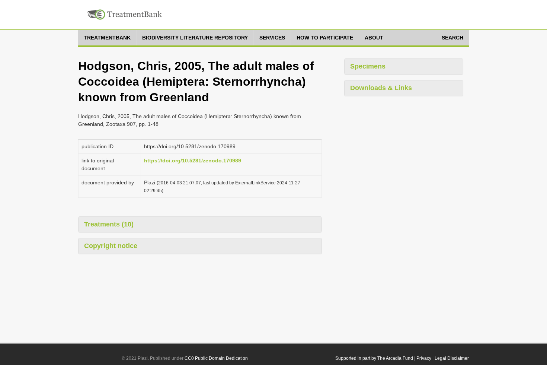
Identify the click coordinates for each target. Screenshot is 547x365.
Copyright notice (110, 246)
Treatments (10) (109, 224)
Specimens (368, 66)
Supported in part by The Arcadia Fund (374, 358)
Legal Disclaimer (452, 358)
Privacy (423, 358)
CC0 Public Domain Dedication (216, 358)
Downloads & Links (381, 88)
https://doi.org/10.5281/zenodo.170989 (192, 161)
